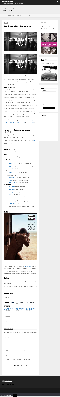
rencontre (6, 316)
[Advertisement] (49, 129)
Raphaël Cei (11, 180)
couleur (25, 314)
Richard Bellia (11, 189)
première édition (13, 82)
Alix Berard (11, 166)
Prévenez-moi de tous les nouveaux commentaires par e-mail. (18, 359)
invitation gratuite (16, 296)
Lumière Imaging (15, 122)
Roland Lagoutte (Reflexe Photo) (15, 201)
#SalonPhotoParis (10, 314)
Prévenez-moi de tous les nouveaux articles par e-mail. (16, 362)
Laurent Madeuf (12, 177)
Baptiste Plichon (12, 205)
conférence (21, 314)
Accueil (4, 15)
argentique (17, 314)
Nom (43, 99)
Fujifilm (10, 156)
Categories (10, 15)
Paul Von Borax (12, 186)
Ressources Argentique (21, 15)
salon (9, 316)
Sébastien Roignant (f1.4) (13, 163)
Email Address (45, 90)
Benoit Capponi (12, 187)
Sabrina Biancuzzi (12, 178)
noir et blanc (29, 314)
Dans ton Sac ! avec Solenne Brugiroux (11, 321)
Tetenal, (23, 122)
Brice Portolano (28, 266)
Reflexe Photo (31, 122)
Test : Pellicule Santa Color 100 (8, 3)
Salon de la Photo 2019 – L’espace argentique (30, 309)
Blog (30, 15)
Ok (15, 395)
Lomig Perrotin (11, 174)
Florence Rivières (12, 157)
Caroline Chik (11, 192)
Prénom (43, 95)
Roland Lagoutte (12, 161)
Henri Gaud (11, 168)
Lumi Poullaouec (12, 172)
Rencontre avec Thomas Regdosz (30, 321)
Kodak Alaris (9, 122)
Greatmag (15, 390)
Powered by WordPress (6, 390)
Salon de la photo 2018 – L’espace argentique (19, 309)
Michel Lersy (11, 191)
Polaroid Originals (7, 124)
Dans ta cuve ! (7, 10)
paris (33, 314)
